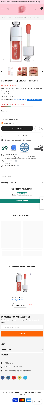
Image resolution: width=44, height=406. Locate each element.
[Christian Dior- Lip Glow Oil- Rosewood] (22, 282)
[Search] (8, 9)
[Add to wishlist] (30, 305)
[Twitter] (25, 378)
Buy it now (22, 135)
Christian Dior (12, 94)
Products (10, 17)
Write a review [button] (22, 201)
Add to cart (17, 128)
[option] (22, 41)
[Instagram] (8, 378)
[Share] (41, 128)
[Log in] (35, 9)
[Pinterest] (14, 378)
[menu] (2, 9)
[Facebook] (3, 378)
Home (3, 17)
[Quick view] (30, 273)
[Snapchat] (20, 378)
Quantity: (4, 111)
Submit (22, 334)
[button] (37, 60)
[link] (37, 128)
